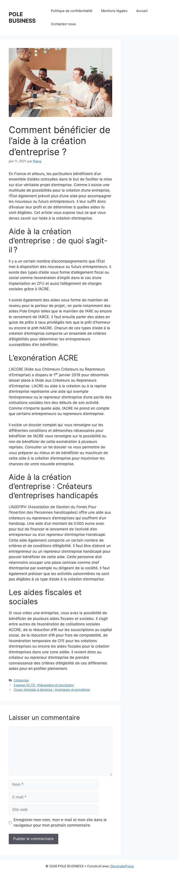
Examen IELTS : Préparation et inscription (44, 685)
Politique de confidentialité (71, 11)
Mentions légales (114, 11)
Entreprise (21, 680)
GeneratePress (122, 866)
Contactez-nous (63, 24)
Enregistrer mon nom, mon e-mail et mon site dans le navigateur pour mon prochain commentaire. (60, 823)
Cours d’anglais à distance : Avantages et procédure (52, 689)
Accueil (142, 11)
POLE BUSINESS (22, 17)
